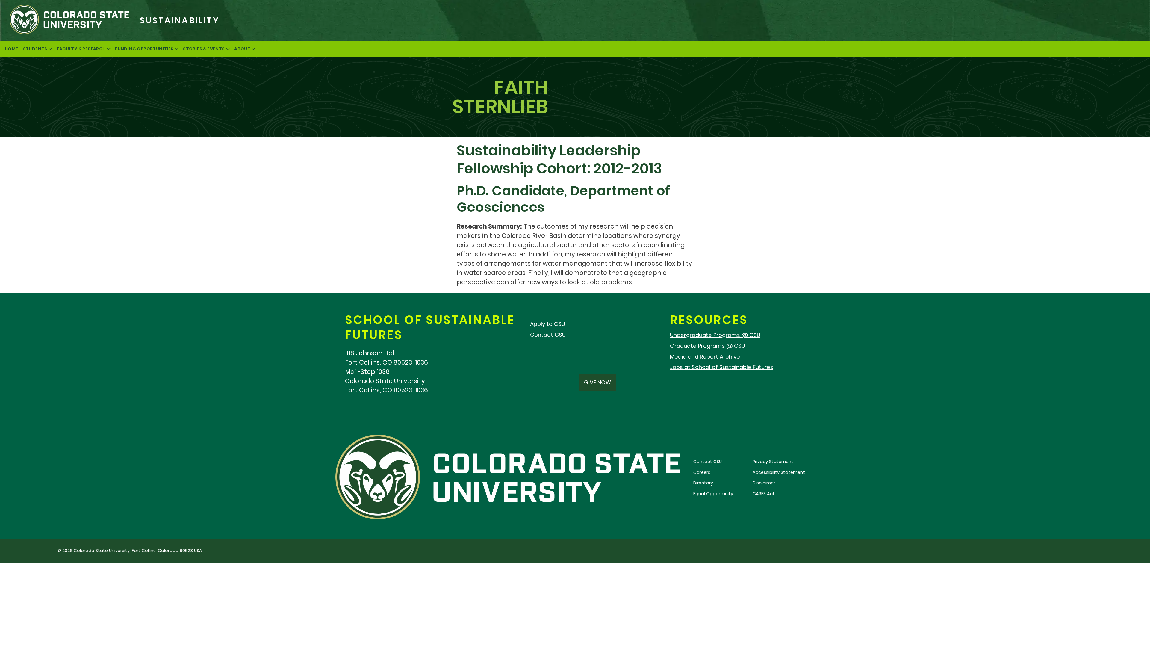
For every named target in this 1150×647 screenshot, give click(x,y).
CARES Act (764, 494)
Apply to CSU (547, 324)
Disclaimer (764, 483)
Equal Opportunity (713, 494)
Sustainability (179, 20)
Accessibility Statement (779, 472)
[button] (597, 382)
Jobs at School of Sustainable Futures (721, 367)
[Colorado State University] (67, 20)
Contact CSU (548, 334)
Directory (703, 483)
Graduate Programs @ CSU (707, 346)
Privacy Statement (773, 462)
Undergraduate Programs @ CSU (715, 335)
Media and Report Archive (705, 356)
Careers (701, 472)
